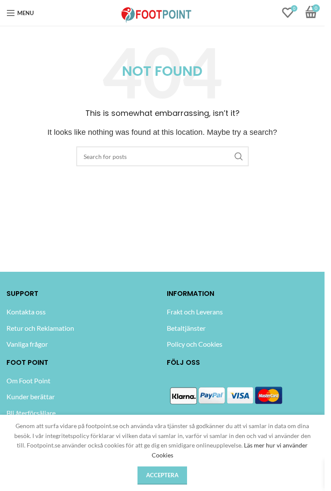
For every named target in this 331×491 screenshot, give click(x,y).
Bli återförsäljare (31, 413)
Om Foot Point (28, 380)
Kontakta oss (26, 312)
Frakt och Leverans (195, 312)
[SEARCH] (239, 156)
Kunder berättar (30, 396)
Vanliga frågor (27, 344)
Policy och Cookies (194, 344)
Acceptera (162, 475)
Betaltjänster (186, 328)
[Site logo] (156, 12)
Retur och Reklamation (40, 328)
